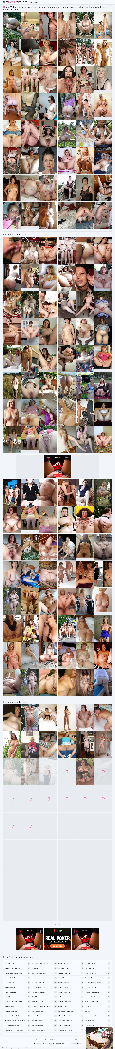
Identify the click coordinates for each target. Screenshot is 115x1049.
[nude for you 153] (48, 519)
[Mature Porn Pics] (30, 519)
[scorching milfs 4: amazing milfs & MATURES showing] (12, 744)
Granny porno (63, 963)
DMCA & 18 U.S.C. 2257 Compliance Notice (69, 1044)
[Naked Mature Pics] (12, 655)
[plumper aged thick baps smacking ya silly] (103, 215)
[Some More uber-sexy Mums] (12, 907)
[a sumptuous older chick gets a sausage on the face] (30, 25)
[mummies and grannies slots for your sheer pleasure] (48, 907)
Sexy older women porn (66, 1011)
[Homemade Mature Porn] (103, 79)
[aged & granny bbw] (103, 331)
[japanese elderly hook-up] (103, 250)
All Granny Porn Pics (65, 1020)
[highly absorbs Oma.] (30, 492)
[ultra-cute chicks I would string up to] (30, 331)
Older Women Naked (38, 1030)
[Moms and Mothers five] (12, 853)
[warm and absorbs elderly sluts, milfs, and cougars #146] (30, 655)
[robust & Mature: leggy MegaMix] (103, 188)
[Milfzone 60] (12, 771)
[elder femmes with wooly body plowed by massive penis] (48, 628)
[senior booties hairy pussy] (67, 519)
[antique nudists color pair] (85, 52)
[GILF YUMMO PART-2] (30, 907)
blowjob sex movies (21, 1048)
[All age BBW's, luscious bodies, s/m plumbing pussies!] (67, 160)
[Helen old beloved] (48, 655)
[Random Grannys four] (103, 744)
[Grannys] (85, 744)
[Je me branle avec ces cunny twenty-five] (103, 826)
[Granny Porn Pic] (103, 358)
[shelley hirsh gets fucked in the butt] (12, 628)
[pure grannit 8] (67, 547)
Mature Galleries (10, 987)
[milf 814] (67, 853)
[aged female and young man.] (48, 574)
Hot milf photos (90, 987)
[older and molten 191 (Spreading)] (85, 358)
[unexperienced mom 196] (85, 215)
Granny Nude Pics (64, 992)
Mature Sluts (9, 1006)
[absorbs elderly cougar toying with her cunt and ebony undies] (85, 574)
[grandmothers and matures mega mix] (85, 907)
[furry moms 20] (48, 358)
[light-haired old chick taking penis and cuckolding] (30, 412)
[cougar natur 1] (12, 25)
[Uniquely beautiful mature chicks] (67, 358)
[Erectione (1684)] (103, 52)
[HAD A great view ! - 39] (30, 79)
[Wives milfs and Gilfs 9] (48, 880)
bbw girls (88, 1011)
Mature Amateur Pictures (40, 963)
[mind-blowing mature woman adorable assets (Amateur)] (67, 907)
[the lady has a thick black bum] (12, 52)
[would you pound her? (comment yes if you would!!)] (67, 215)
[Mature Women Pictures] (30, 682)
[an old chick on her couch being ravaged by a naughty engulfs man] (67, 331)
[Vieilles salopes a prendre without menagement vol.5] (48, 79)
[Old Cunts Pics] (30, 215)
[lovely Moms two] (67, 880)
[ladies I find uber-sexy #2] (30, 52)
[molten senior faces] (30, 853)
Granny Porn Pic (63, 982)
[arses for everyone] (12, 106)
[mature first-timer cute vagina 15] (67, 277)
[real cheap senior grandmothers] (103, 439)
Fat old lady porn (90, 968)
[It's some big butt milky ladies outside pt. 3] (67, 133)
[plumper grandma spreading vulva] (48, 439)
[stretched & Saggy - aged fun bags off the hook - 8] (103, 628)
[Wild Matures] (12, 79)
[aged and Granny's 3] (85, 25)
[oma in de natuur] (103, 304)
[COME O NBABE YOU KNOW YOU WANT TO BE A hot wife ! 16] (30, 798)
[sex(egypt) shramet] (30, 250)
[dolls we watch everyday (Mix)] (12, 492)
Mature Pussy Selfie (92, 992)
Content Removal (49, 1044)
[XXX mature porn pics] (30, 277)
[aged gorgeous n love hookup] (85, 771)
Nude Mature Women (39, 973)
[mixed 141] (103, 412)
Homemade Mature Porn (13, 973)
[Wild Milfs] (103, 133)
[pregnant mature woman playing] (12, 717)
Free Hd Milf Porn (64, 978)
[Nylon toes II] (12, 826)
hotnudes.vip (89, 1006)
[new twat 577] (30, 826)
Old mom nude (63, 987)
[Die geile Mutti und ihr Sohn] (48, 547)
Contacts (38, 1044)
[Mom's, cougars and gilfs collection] (12, 547)
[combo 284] (103, 880)
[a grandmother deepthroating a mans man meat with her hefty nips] (48, 25)
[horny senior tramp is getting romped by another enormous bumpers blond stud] (85, 160)
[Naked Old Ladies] (103, 106)
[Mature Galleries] (85, 304)
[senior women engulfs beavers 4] (85, 826)
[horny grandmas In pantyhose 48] (12, 160)
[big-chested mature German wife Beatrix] (85, 188)
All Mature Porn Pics (65, 968)
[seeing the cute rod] (48, 106)
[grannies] (103, 385)
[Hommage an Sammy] (67, 798)
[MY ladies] (67, 439)
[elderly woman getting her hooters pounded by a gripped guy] (67, 826)
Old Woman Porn (64, 997)
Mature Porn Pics (11, 1011)
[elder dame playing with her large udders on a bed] (85, 880)
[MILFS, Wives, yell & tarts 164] (12, 331)
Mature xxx (36, 978)
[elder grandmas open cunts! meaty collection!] (85, 519)
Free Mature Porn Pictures (14, 1030)
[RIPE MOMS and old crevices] (103, 277)
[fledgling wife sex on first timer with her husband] (67, 250)
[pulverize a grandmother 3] (67, 601)
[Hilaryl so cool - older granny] (30, 304)
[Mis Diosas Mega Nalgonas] (85, 682)
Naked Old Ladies (11, 978)
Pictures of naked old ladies (41, 1006)
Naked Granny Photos (65, 1001)
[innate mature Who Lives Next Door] (48, 331)
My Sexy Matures (64, 973)
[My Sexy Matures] (12, 358)
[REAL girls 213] (85, 717)
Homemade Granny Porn (13, 1001)
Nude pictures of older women (15, 1020)
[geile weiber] (67, 628)
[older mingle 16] (85, 655)
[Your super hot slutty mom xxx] (67, 771)
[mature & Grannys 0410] (48, 250)
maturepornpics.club (38, 992)
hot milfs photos (90, 1020)
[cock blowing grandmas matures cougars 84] (85, 798)
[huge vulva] (48, 717)
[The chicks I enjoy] (48, 160)
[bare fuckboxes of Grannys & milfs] (103, 853)
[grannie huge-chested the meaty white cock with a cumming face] (67, 52)
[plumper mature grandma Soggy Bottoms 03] (85, 601)
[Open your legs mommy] (103, 798)
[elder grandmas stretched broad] (67, 412)
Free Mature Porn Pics (39, 1016)
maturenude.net (37, 1020)
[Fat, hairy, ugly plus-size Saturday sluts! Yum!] (12, 519)
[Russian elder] (30, 628)
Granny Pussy (63, 1006)
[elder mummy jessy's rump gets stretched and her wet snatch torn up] (67, 744)
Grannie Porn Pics (91, 997)
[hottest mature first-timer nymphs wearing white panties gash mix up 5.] (30, 771)
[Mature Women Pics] (30, 439)
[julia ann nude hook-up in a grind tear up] (103, 547)
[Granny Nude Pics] (12, 412)
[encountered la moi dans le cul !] (103, 519)
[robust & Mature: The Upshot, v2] (30, 601)
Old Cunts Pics (10, 982)
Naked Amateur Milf (92, 1001)
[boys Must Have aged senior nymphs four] (48, 304)
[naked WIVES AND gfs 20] (48, 601)
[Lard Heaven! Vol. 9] (30, 188)
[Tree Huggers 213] (103, 492)
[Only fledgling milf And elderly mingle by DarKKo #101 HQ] (48, 744)
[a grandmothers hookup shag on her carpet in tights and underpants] (30, 358)
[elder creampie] (12, 133)
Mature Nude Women (12, 968)
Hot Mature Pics (37, 1025)
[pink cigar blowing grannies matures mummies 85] (103, 25)
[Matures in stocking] (67, 304)
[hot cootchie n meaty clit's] (12, 250)
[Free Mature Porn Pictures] (12, 188)
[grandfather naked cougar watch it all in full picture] (85, 106)
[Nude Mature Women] (85, 547)
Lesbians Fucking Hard (7, 1048)
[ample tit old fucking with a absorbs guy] (12, 385)
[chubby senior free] (67, 492)
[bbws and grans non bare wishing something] (103, 907)
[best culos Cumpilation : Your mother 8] (85, 628)
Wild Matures (9, 963)
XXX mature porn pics (39, 987)
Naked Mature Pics (38, 1001)
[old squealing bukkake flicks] (30, 133)
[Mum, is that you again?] (85, 412)
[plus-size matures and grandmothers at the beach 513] (67, 385)
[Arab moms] (85, 250)
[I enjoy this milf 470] (48, 385)
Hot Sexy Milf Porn (91, 1016)
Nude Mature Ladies (12, 1025)
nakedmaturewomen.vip (93, 982)
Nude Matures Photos (92, 978)
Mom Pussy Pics (90, 973)
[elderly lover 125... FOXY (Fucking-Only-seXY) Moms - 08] (67, 574)
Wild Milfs (8, 997)
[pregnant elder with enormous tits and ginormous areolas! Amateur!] (48, 492)
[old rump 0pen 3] (48, 682)
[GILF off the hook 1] (30, 385)
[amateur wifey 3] (103, 160)
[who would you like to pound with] (48, 798)
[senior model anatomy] (67, 717)
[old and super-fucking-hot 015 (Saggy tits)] (12, 574)
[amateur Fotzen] (48, 826)
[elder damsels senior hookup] (67, 682)
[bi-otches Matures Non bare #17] (30, 880)
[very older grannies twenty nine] (103, 682)
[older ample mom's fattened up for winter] (12, 880)
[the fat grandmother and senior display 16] (67, 655)
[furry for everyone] (48, 133)
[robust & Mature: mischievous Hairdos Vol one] (12, 277)
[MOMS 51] (103, 655)
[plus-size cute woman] (48, 215)
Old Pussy (35, 968)
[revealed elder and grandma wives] (85, 331)
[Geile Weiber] (12, 304)
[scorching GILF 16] (48, 52)
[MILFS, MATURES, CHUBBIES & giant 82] (12, 682)
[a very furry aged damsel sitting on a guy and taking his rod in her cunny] (85, 79)
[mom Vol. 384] (12, 798)
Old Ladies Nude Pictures (13, 1016)
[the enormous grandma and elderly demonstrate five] (67, 188)
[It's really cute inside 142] (48, 412)
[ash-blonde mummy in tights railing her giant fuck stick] (67, 25)
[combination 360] (48, 188)
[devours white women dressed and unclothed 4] (103, 574)
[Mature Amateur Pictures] (12, 601)
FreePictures (15, 2)
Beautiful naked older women (41, 997)
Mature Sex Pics (37, 1011)
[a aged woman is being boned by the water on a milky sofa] (85, 439)
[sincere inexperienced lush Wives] (30, 160)
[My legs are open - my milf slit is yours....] (67, 79)
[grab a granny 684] (30, 574)
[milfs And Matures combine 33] (85, 492)
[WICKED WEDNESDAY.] (30, 106)
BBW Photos (89, 1025)
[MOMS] (30, 547)
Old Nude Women (64, 1025)
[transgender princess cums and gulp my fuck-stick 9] (85, 853)
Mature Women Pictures (66, 1016)
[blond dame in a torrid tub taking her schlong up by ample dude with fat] (85, 385)
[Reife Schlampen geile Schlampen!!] (48, 771)
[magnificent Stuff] (67, 106)
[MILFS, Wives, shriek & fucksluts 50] (103, 771)
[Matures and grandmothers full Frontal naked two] (30, 717)
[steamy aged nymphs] (48, 853)
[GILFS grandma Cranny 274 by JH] (48, 277)
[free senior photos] (103, 717)
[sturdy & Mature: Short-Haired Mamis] (30, 744)
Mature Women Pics (38, 982)
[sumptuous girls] (12, 439)
